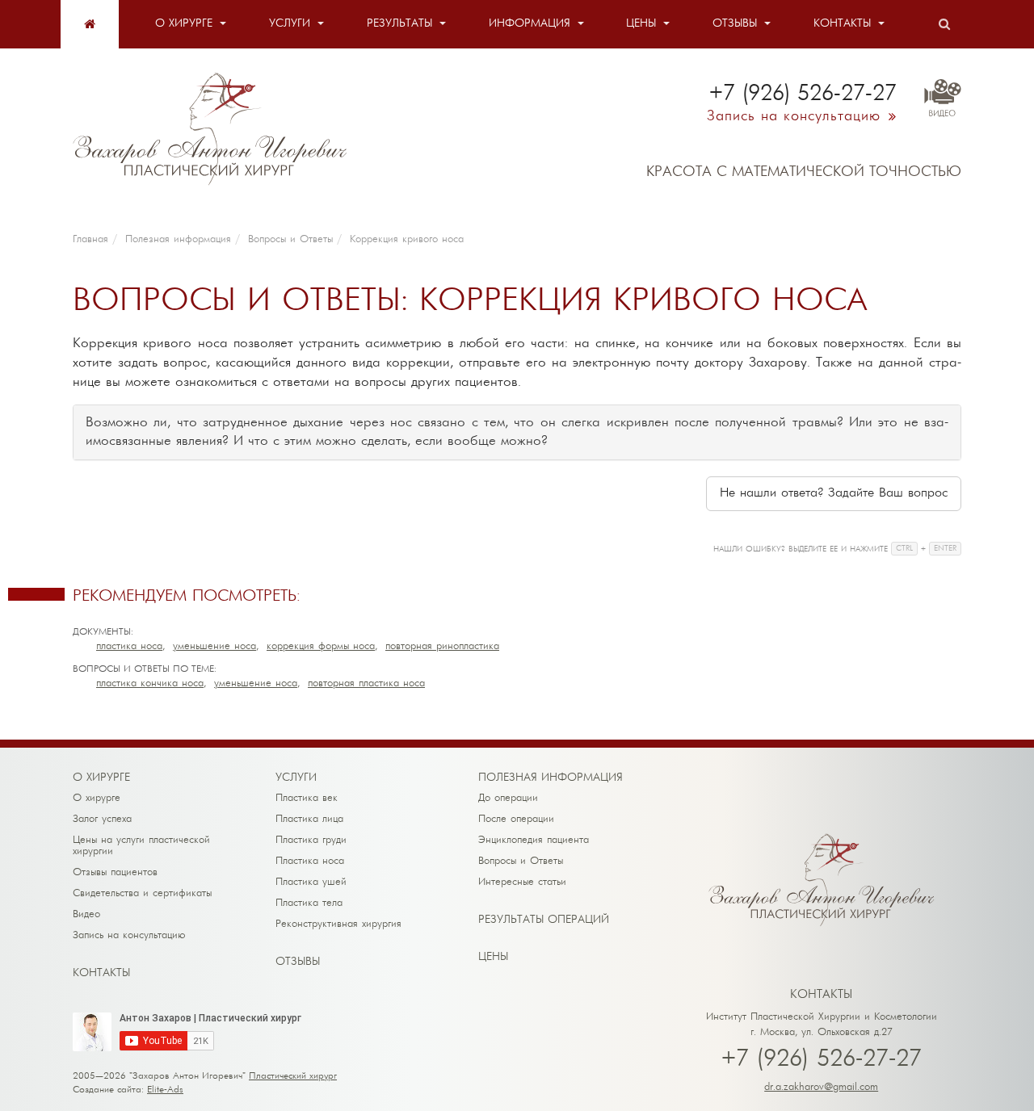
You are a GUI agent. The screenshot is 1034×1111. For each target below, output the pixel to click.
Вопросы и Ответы (520, 861)
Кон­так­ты (101, 973)
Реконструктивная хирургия (338, 924)
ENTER (945, 548)
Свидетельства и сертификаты (142, 893)
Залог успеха (102, 819)
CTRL (904, 548)
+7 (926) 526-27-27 (821, 1059)
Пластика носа (129, 646)
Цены (641, 24)
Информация (529, 24)
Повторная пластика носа (366, 683)
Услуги (289, 24)
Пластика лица (309, 819)
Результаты (399, 24)
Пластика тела (309, 903)
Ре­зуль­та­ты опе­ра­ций (543, 920)
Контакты (842, 24)
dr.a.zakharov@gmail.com (821, 1087)
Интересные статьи (522, 882)
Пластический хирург (293, 1076)
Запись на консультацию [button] (794, 117)
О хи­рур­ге (101, 778)
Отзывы (734, 24)
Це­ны (493, 957)
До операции (508, 798)
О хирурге (183, 24)
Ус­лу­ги (296, 778)
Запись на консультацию (129, 935)
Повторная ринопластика (442, 646)
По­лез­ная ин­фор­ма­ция (550, 778)
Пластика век (306, 798)
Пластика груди (311, 840)
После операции (516, 819)
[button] (833, 493)
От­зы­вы (297, 962)
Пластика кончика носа (150, 683)
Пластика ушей (311, 882)
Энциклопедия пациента (533, 840)
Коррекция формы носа (321, 646)
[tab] (517, 432)
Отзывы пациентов (115, 872)
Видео (86, 914)
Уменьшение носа (214, 646)
